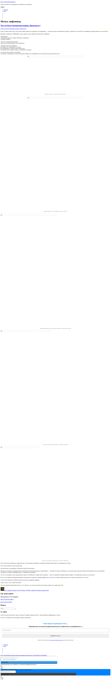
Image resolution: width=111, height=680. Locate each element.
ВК (29, 590)
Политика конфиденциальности (24, 655)
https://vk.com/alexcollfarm (7, 599)
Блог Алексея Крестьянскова (8, 1)
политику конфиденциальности (57, 640)
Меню (2, 7)
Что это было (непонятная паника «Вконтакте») (20, 25)
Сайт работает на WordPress (40, 655)
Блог (5, 11)
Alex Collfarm (7, 590)
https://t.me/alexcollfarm (6, 602)
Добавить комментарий (43, 590)
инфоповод (34, 590)
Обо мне (6, 9)
